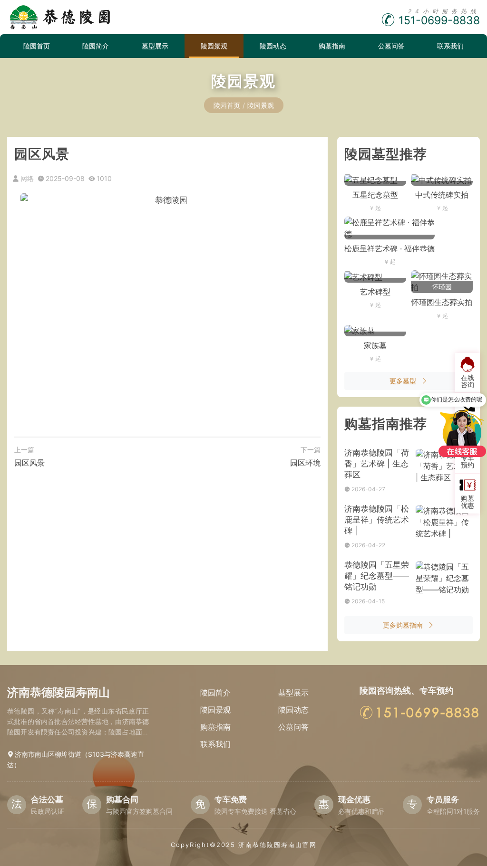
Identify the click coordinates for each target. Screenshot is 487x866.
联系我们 (450, 46)
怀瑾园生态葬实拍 (441, 302)
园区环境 (305, 462)
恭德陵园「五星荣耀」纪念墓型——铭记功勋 (376, 575)
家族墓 (375, 345)
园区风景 (29, 462)
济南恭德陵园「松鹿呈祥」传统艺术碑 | (376, 519)
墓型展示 (155, 46)
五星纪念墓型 (375, 195)
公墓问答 (391, 46)
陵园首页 (36, 46)
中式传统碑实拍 (441, 195)
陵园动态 (273, 46)
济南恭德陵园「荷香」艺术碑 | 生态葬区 (376, 463)
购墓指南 (332, 46)
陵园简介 (95, 46)
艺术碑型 (375, 291)
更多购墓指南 (403, 625)
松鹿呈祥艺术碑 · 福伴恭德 (389, 248)
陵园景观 (214, 46)
